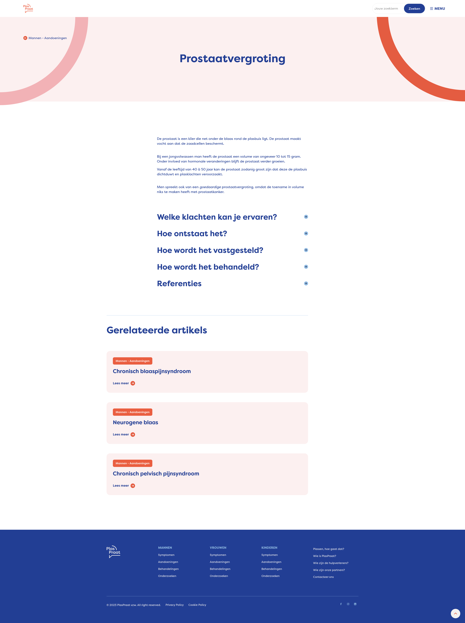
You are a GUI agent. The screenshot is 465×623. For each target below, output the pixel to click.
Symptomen (166, 555)
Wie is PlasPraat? (324, 556)
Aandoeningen (168, 562)
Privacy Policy (175, 605)
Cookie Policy (197, 605)
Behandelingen (168, 569)
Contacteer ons (323, 577)
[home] (28, 8)
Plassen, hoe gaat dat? (328, 549)
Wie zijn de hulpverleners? (330, 563)
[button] (435, 8)
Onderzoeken (167, 576)
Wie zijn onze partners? (329, 570)
